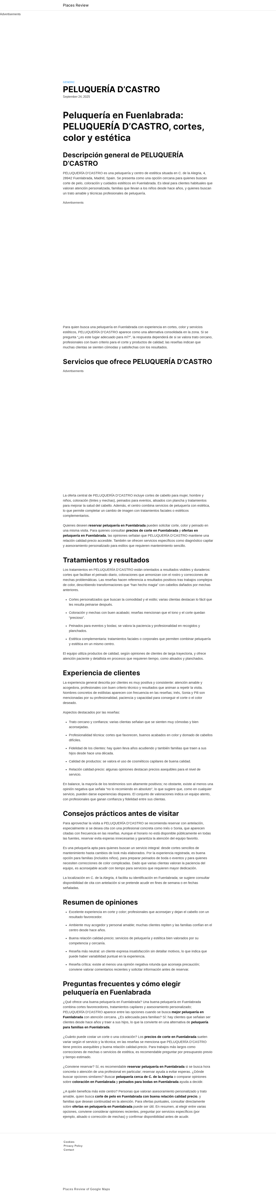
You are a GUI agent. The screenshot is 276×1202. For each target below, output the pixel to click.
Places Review (76, 5)
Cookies (69, 1141)
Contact (69, 1149)
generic (69, 82)
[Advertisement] (138, 45)
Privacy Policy (73, 1145)
